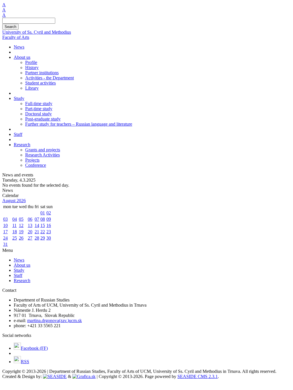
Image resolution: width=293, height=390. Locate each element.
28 (37, 238)
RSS (25, 361)
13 (30, 225)
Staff (18, 275)
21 (37, 231)
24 (5, 238)
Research (22, 280)
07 (37, 219)
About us (22, 265)
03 (5, 219)
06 (30, 219)
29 (42, 238)
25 (14, 238)
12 (21, 225)
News (19, 260)
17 (5, 231)
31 (5, 244)
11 (14, 225)
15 (42, 225)
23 (48, 231)
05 (21, 219)
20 (30, 231)
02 (48, 212)
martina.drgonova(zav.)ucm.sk (54, 320)
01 (42, 212)
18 (14, 231)
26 (21, 238)
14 (37, 225)
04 (14, 219)
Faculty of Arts (15, 37)
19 (21, 231)
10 (5, 225)
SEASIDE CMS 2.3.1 (197, 376)
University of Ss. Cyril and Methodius (36, 32)
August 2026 (14, 200)
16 (48, 225)
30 (48, 238)
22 (42, 231)
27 (30, 238)
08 (42, 219)
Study (19, 270)
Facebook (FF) (34, 348)
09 (48, 219)
